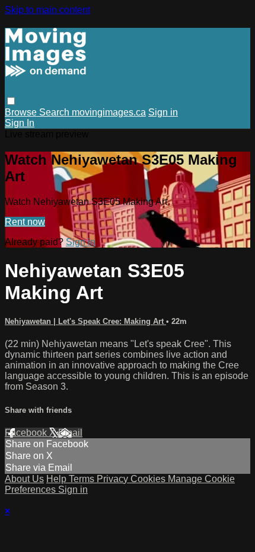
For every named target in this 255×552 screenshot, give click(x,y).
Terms (83, 479)
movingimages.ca (109, 112)
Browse (22, 112)
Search (55, 112)
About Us (24, 479)
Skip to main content (47, 10)
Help (57, 479)
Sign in (163, 112)
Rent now (25, 222)
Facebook (27, 433)
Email (70, 433)
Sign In (19, 123)
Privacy (113, 479)
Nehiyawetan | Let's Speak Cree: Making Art (85, 321)
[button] (11, 101)
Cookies (149, 479)
